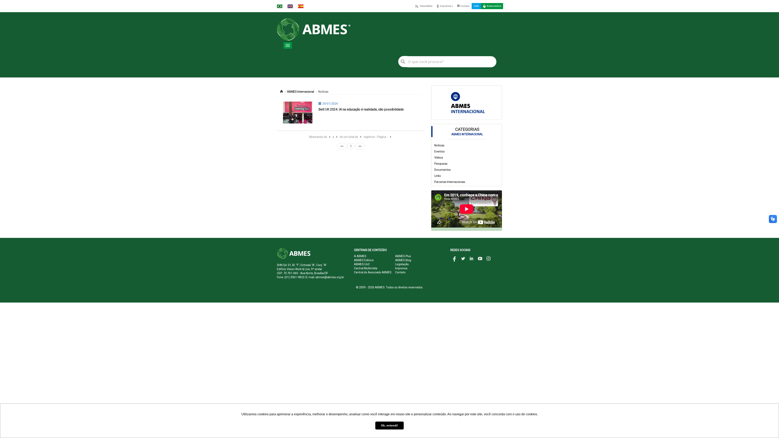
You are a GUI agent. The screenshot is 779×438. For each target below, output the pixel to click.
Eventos (439, 151)
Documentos (442, 169)
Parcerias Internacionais (449, 182)
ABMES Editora (363, 260)
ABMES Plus (403, 256)
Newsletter (426, 6)
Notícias (323, 91)
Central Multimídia (365, 268)
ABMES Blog (403, 260)
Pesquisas (441, 163)
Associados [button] (494, 6)
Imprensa (445, 6)
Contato (465, 6)
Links (437, 175)
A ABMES (360, 256)
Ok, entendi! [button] (389, 425)
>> (360, 146)
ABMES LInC (362, 264)
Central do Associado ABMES (373, 272)
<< (341, 146)
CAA (476, 6)
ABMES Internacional (300, 91)
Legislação (402, 264)
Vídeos (438, 157)
